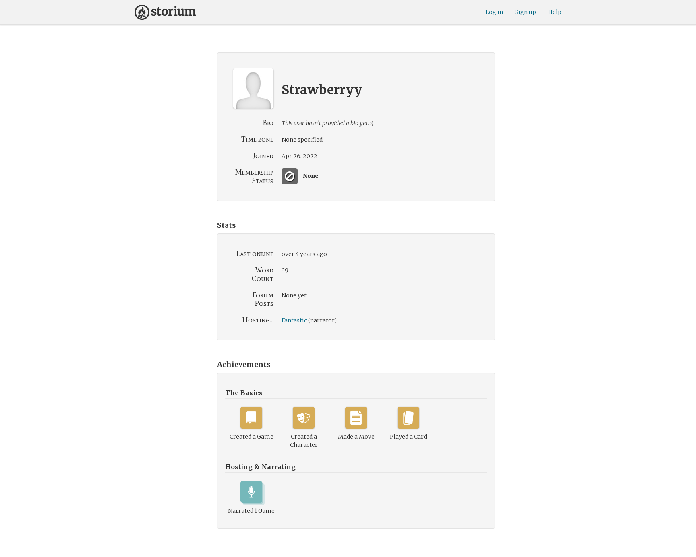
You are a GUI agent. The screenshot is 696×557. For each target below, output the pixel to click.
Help (554, 12)
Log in (494, 12)
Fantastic (294, 320)
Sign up (525, 12)
